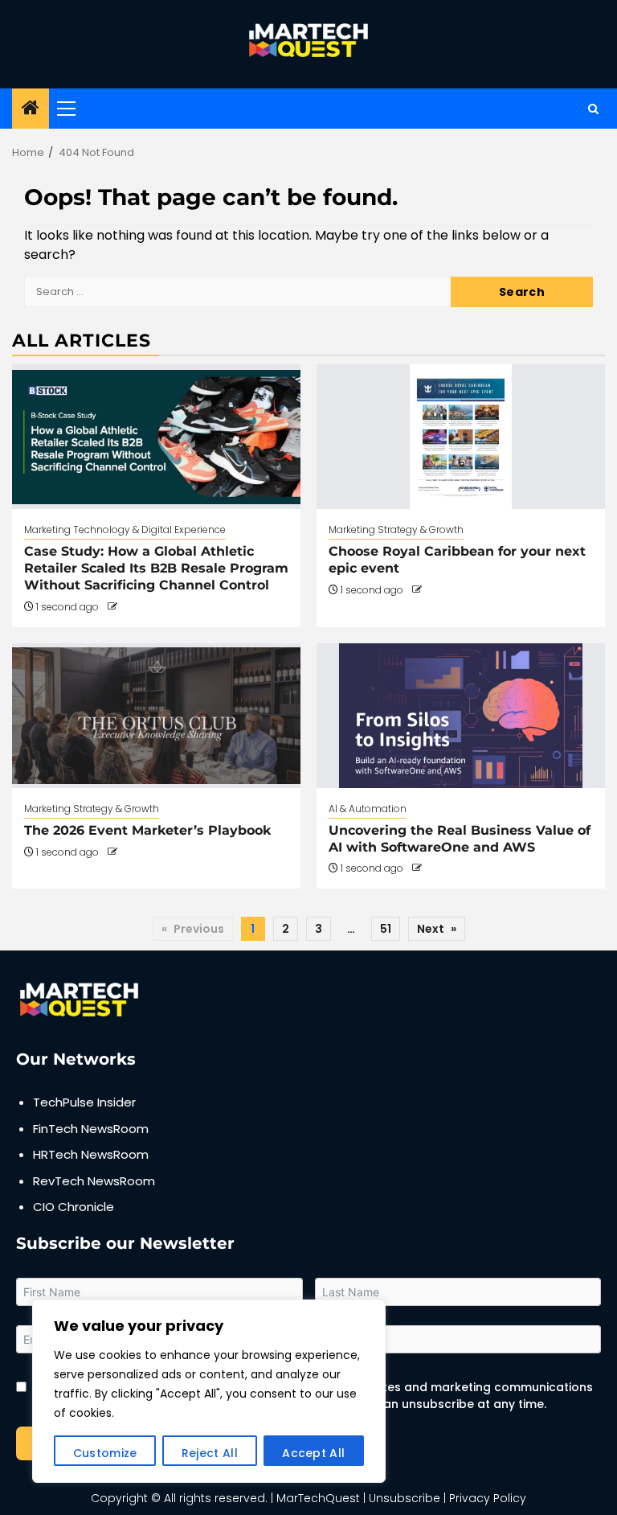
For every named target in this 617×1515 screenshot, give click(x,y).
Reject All (210, 1453)
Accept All (313, 1453)
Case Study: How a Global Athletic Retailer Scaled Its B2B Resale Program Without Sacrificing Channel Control (156, 568)
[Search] (593, 109)
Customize (105, 1453)
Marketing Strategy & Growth (396, 529)
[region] (209, 1391)
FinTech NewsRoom (91, 1128)
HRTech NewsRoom (91, 1154)
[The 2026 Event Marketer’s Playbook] (156, 715)
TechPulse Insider (84, 1102)
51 (385, 929)
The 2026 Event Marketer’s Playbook (147, 830)
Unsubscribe (404, 1498)
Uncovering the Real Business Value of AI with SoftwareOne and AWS (459, 839)
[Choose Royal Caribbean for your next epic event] (461, 436)
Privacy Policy (487, 1498)
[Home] (30, 109)
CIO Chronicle (73, 1206)
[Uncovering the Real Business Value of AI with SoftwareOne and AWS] (461, 715)
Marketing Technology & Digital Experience (125, 529)
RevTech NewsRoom (94, 1180)
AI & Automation (368, 808)
